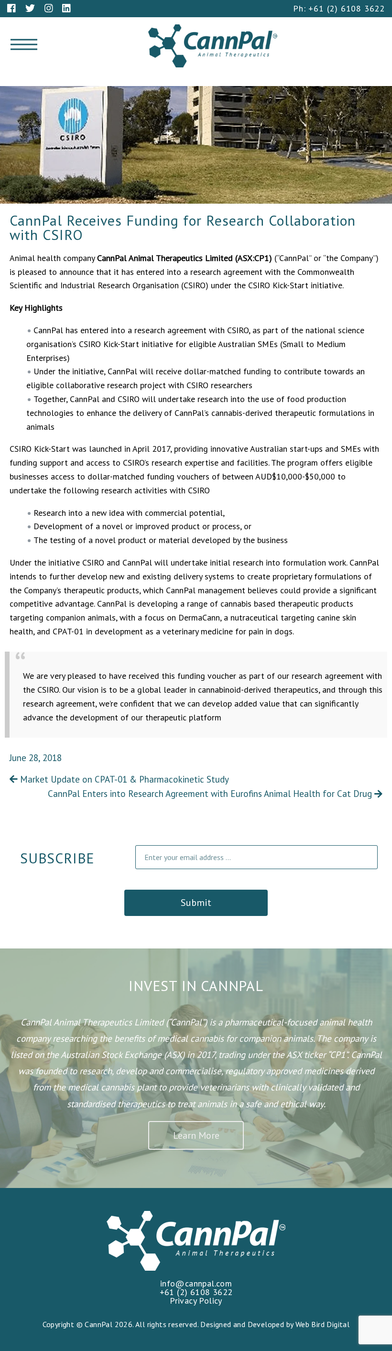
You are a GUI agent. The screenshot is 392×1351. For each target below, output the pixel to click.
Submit (196, 902)
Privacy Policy (196, 1300)
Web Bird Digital (322, 1324)
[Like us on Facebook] (11, 8)
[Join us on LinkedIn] (66, 8)
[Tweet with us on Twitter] (30, 8)
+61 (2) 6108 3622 (346, 8)
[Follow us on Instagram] (48, 8)
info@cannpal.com (196, 1283)
